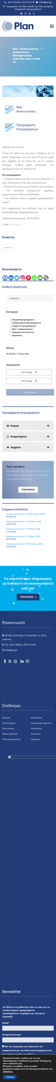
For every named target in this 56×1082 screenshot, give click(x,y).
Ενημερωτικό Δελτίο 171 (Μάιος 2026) (23, 536)
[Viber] (46, 277)
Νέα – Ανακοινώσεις (22, 329)
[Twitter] (16, 277)
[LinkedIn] (30, 13)
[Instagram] (26, 13)
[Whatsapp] (34, 277)
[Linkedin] (11, 277)
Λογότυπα (35, 734)
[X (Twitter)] (34, 13)
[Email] (40, 277)
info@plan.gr (45, 2)
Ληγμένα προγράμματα (24, 326)
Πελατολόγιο (8, 728)
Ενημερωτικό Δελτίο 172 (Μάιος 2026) (23, 529)
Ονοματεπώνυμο (11, 1034)
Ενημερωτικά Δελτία (23, 332)
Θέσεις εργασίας (9, 734)
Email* (5, 1023)
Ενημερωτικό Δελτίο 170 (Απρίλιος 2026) (24, 543)
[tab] (28, 425)
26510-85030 (14, 2)
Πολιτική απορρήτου (11, 739)
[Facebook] (21, 13)
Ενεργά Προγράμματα (23, 319)
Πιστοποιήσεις (9, 723)
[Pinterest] (28, 277)
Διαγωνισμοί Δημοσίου (41, 723)
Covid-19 (7, 247)
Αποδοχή (10, 1077)
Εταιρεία (6, 718)
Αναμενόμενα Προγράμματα (26, 322)
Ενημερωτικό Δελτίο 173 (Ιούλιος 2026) (23, 521)
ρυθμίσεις (8, 1071)
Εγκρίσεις (17, 335)
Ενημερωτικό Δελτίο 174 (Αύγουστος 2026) (25, 514)
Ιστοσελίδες (36, 728)
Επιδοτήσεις (36, 718)
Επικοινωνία (28, 489)
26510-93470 (28, 2)
